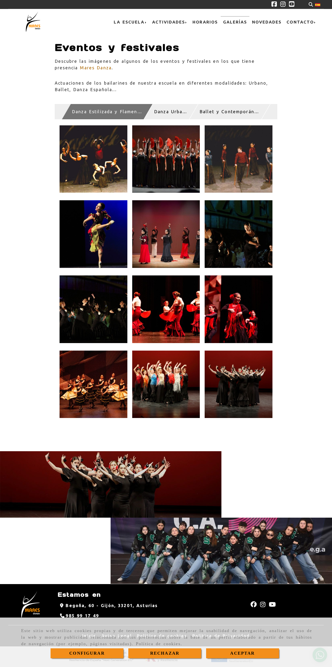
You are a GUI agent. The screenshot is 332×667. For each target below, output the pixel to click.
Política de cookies (158, 643)
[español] (317, 4)
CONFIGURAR (87, 653)
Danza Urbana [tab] (171, 111)
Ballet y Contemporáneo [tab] (230, 111)
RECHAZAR (164, 653)
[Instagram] (283, 4)
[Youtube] (291, 4)
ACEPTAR (242, 653)
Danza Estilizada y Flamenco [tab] (107, 111)
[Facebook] (274, 4)
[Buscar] (311, 4)
